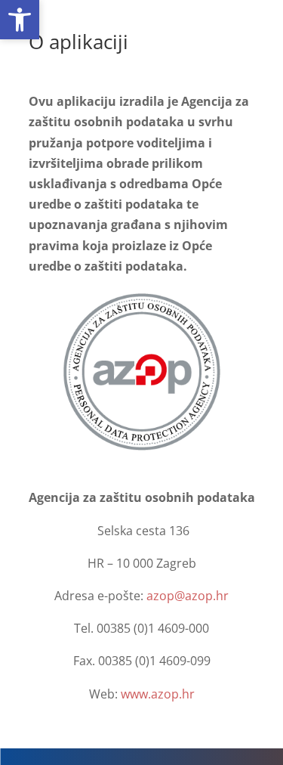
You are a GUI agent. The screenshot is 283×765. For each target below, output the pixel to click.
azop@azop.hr (187, 595)
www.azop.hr (158, 694)
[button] (19, 19)
